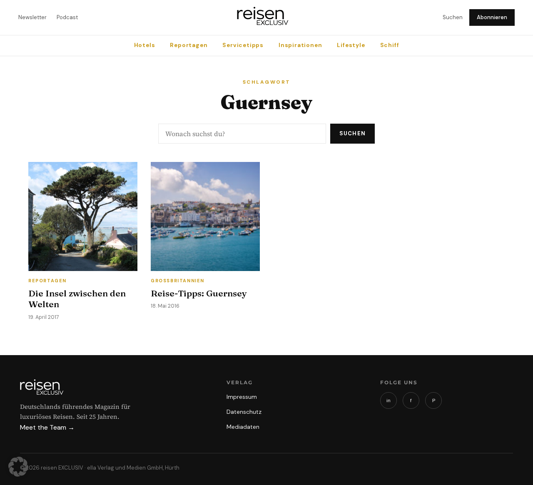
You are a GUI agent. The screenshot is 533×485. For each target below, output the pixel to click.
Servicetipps (243, 45)
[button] (18, 466)
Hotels (144, 45)
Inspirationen (300, 45)
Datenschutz (244, 411)
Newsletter (32, 17)
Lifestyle (351, 45)
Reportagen (188, 45)
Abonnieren (492, 17)
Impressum (242, 396)
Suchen (453, 17)
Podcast (67, 17)
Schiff (389, 45)
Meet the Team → (47, 427)
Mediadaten (243, 426)
